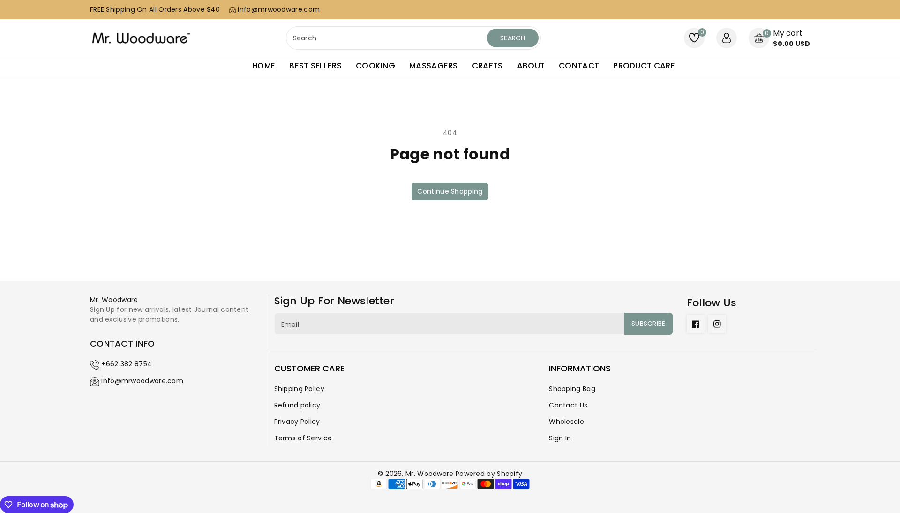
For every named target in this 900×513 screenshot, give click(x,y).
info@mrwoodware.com (142, 380)
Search (512, 38)
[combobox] (387, 38)
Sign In (560, 438)
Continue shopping (449, 191)
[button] (779, 38)
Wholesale (566, 421)
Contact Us (568, 405)
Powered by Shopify (489, 473)
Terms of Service (303, 438)
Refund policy (297, 405)
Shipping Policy (299, 388)
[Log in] (726, 38)
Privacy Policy (297, 421)
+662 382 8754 (126, 364)
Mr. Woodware (429, 473)
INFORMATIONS (580, 368)
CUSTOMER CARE (309, 368)
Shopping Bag (572, 388)
